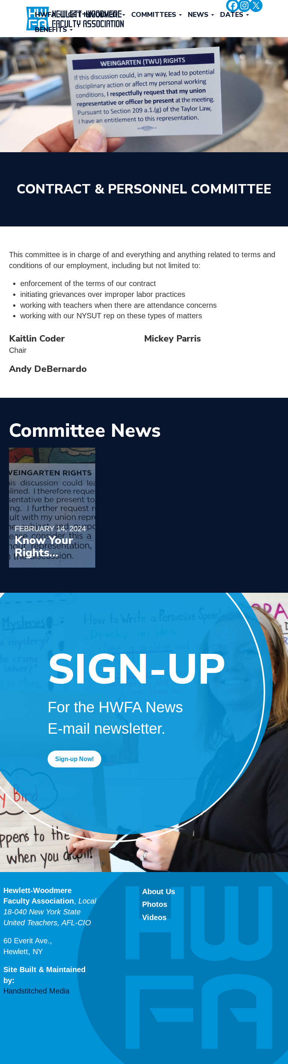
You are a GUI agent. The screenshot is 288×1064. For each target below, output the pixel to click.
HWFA (46, 14)
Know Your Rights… (44, 546)
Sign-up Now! (74, 759)
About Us (158, 891)
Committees (154, 14)
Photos (154, 904)
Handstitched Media (36, 991)
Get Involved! (95, 14)
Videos (154, 917)
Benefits (52, 29)
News (199, 14)
